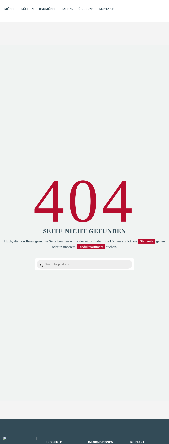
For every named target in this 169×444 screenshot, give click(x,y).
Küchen (27, 9)
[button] (5, 13)
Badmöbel (47, 9)
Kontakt (106, 9)
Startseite (146, 241)
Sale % (67, 9)
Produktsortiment (90, 247)
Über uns (85, 9)
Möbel (9, 9)
